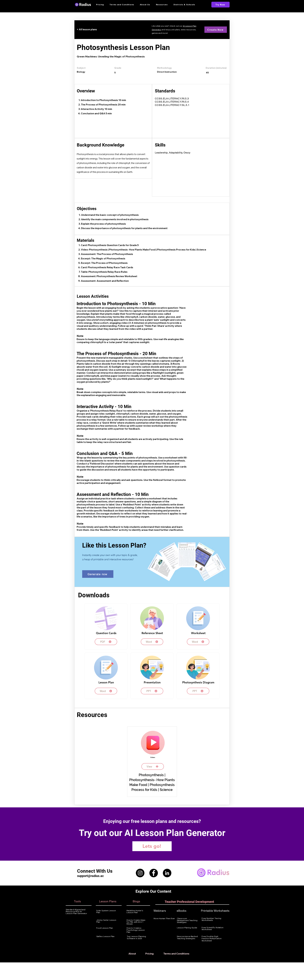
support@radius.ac (90, 876)
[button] (162, 4)
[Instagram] (140, 873)
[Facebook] (153, 873)
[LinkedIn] (167, 873)
